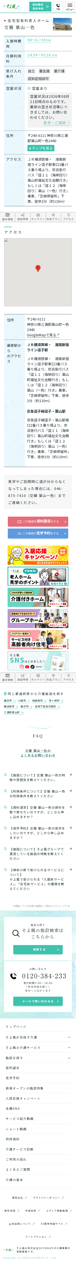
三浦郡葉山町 (12, 712)
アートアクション (36, 1236)
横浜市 (8, 700)
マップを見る (42, 148)
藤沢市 (25, 706)
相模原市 (37, 700)
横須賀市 (9, 706)
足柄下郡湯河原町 (46, 706)
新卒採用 (10, 1210)
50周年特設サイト (52, 1223)
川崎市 (22, 700)
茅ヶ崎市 (54, 700)
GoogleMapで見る (41, 334)
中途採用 (30, 1210)
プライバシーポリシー (47, 1197)
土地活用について (20, 1223)
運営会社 (17, 1197)
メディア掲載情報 (57, 1210)
